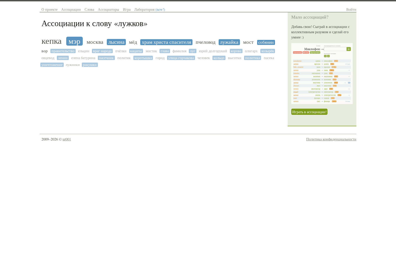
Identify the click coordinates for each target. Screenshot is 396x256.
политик (124, 58)
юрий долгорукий (213, 51)
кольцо (219, 58)
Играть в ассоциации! (309, 111)
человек (204, 58)
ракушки (90, 65)
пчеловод (205, 42)
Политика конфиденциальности (331, 139)
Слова (89, 9)
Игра (127, 9)
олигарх (251, 51)
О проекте (49, 9)
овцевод (47, 58)
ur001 (67, 139)
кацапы (136, 51)
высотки (234, 58)
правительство (63, 51)
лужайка (229, 42)
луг (192, 51)
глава (165, 51)
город (160, 58)
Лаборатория (149, 9)
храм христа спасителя (166, 42)
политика (252, 58)
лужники (73, 65)
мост (248, 42)
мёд (133, 42)
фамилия (179, 51)
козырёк (267, 51)
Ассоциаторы (108, 9)
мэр (74, 41)
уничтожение (52, 65)
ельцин (83, 51)
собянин (266, 42)
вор (44, 51)
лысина (116, 42)
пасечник (106, 58)
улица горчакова (181, 58)
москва (95, 42)
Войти (351, 9)
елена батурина (83, 58)
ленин (63, 58)
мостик (151, 51)
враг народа (102, 51)
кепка (51, 41)
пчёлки (120, 51)
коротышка (143, 58)
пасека (269, 58)
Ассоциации (71, 9)
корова (236, 51)
